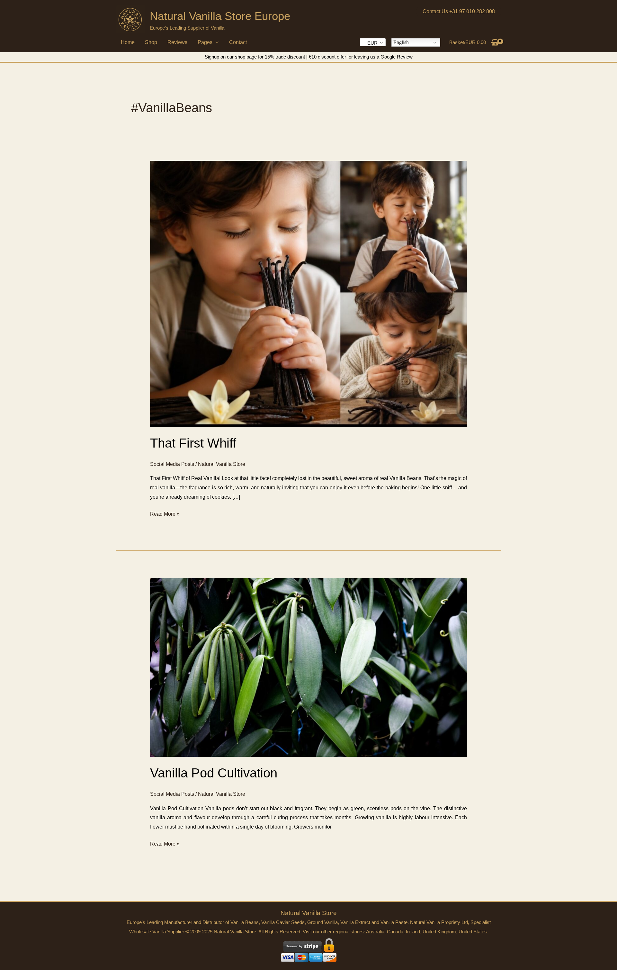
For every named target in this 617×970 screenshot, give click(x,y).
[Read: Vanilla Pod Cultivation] (308, 667)
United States (473, 931)
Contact (238, 42)
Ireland (413, 931)
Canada (395, 931)
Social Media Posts (172, 464)
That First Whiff (193, 443)
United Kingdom (439, 931)
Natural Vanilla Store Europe (220, 16)
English (401, 42)
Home (128, 42)
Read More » (165, 515)
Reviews (177, 42)
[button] (458, 11)
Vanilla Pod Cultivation (213, 773)
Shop (151, 42)
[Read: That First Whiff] (308, 293)
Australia (375, 931)
